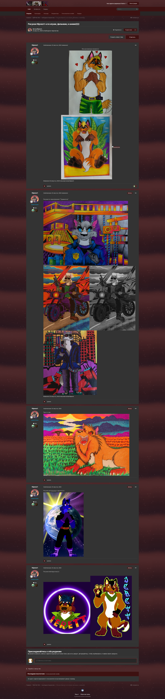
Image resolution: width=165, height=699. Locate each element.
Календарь (38, 13)
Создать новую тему (116, 37)
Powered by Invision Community (82, 696)
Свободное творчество (51, 30)
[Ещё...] (135, 45)
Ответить (132, 37)
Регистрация (133, 3)
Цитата (49, 186)
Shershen (53, 490)
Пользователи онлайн (68, 13)
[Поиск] (137, 9)
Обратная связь (85, 694)
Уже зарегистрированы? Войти (116, 3)
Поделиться (117, 30)
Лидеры (79, 13)
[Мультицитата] (44, 186)
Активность (37, 9)
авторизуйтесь (83, 653)
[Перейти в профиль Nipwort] (30, 30)
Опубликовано (52, 45)
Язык (76, 694)
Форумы (28, 13)
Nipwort (39, 29)
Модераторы (55, 13)
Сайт (29, 9)
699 (35, 60)
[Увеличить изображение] (90, 82)
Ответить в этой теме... (44, 660)
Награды (46, 13)
